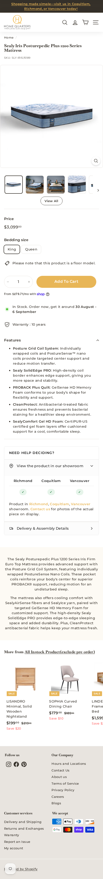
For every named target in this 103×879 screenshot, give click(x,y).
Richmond (23, 481)
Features (12, 340)
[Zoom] (96, 160)
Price (9, 218)
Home (8, 37)
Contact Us (61, 770)
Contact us (40, 509)
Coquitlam (51, 481)
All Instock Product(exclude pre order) (60, 651)
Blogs (56, 803)
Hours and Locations (69, 764)
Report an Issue (17, 842)
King (12, 249)
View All (51, 201)
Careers (58, 797)
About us (59, 777)
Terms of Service (65, 783)
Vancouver (79, 481)
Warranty (11, 835)
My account (13, 848)
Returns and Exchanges (24, 828)
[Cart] (85, 22)
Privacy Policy (63, 790)
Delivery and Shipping (22, 822)
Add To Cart (66, 281)
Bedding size (16, 240)
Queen (31, 249)
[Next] (96, 190)
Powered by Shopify (20, 869)
